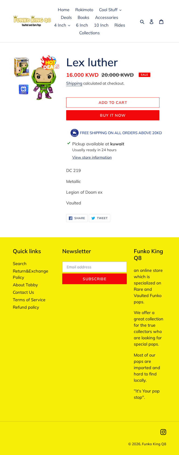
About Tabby (25, 284)
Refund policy (26, 307)
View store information (92, 157)
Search (20, 263)
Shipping (74, 83)
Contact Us (23, 292)
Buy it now (113, 115)
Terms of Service (29, 299)
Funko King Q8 (154, 444)
